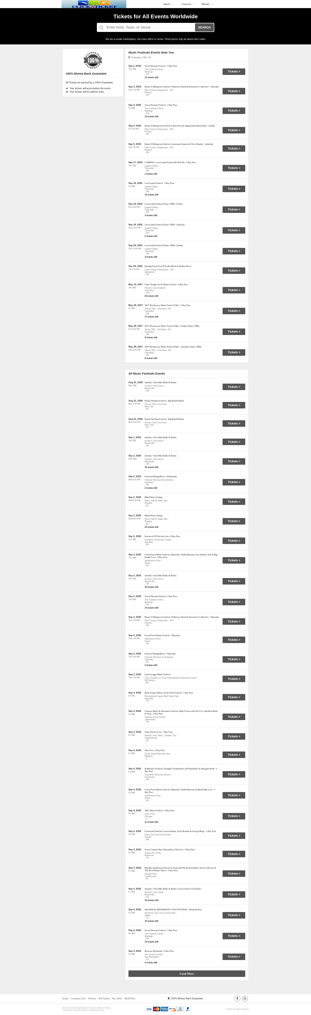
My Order (117, 998)
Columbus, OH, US (140, 57)
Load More (187, 973)
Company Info (78, 998)
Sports (166, 4)
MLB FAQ (130, 998)
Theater (205, 4)
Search (204, 27)
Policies (92, 998)
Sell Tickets (104, 998)
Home (65, 998)
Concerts (186, 4)
